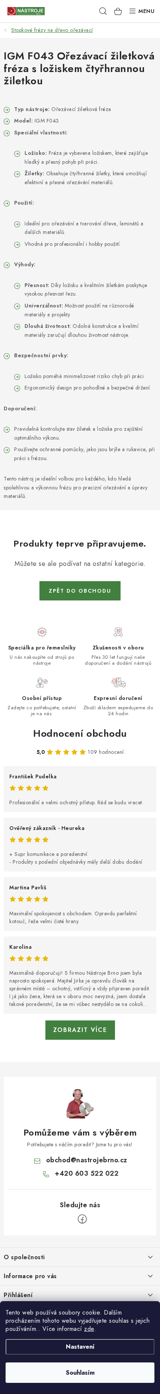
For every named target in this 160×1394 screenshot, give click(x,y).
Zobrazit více (80, 1030)
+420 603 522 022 (86, 1173)
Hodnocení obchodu (80, 733)
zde (89, 1329)
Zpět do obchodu (80, 591)
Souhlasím (80, 1372)
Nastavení (80, 1346)
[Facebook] (82, 1219)
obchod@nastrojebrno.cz (86, 1160)
